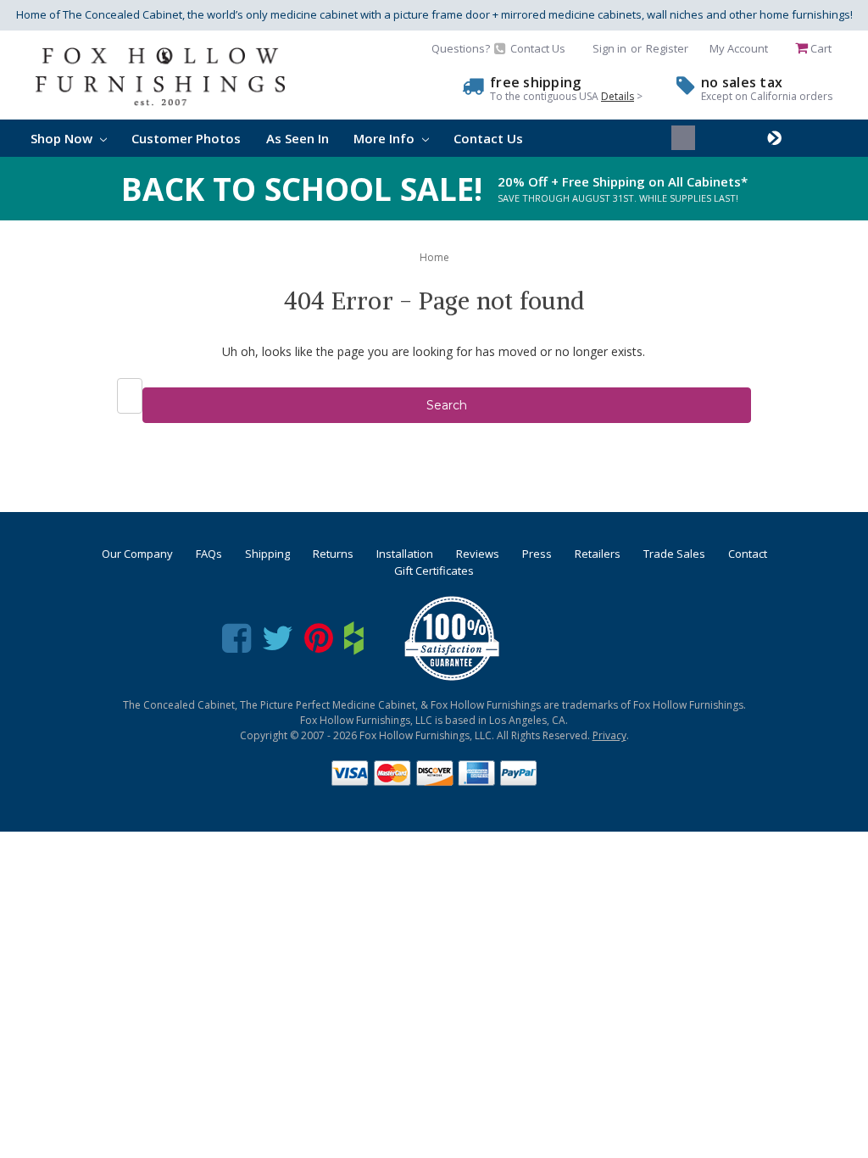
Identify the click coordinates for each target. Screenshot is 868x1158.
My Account (738, 48)
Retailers (597, 553)
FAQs (209, 553)
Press (537, 553)
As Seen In (297, 138)
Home (434, 257)
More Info (385, 138)
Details (617, 96)
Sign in (609, 48)
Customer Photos (186, 138)
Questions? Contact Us (498, 48)
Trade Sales (674, 553)
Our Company (137, 553)
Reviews (477, 553)
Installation (404, 553)
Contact (747, 553)
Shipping (267, 553)
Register (667, 48)
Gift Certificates (434, 570)
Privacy (609, 735)
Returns (333, 553)
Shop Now (63, 138)
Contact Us (488, 138)
